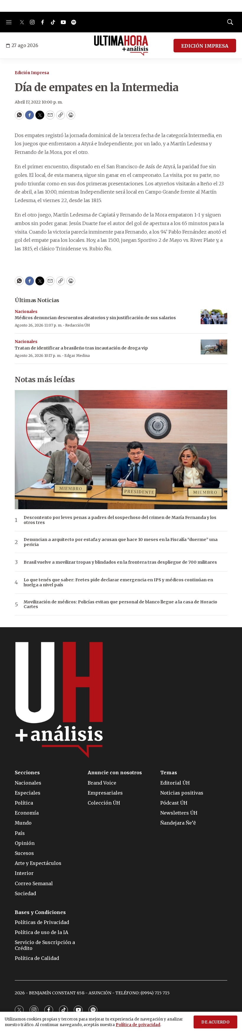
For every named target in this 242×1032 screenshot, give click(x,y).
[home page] (121, 45)
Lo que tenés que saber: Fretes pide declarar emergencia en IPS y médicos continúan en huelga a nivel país (118, 582)
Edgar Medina (77, 355)
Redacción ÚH (77, 325)
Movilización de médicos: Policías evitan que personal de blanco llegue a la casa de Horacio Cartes (120, 605)
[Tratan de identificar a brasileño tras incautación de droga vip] (214, 346)
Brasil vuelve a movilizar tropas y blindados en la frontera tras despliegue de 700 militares (120, 562)
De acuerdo (215, 1022)
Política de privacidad (138, 1024)
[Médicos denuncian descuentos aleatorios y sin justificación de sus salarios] (214, 316)
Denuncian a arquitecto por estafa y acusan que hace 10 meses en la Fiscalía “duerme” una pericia (121, 542)
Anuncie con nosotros (115, 772)
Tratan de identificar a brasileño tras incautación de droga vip (81, 348)
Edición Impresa (32, 72)
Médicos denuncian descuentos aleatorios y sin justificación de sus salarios (95, 317)
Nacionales (26, 311)
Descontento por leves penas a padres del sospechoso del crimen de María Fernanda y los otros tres (120, 520)
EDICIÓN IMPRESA (204, 46)
